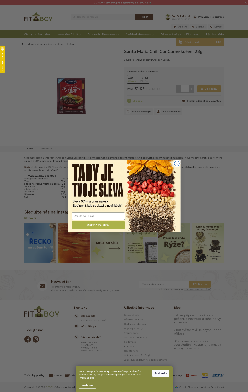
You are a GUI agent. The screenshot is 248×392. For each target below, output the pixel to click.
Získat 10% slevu (98, 225)
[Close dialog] (176, 163)
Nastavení (88, 385)
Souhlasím (160, 373)
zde (92, 377)
